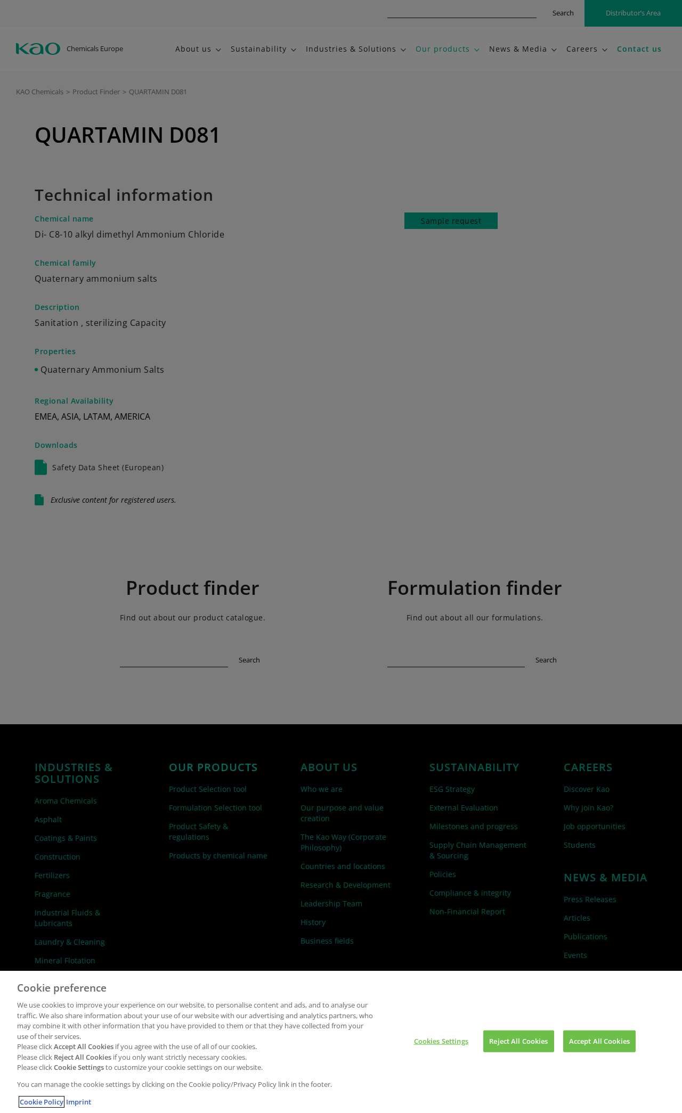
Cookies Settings (441, 1040)
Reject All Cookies (518, 1040)
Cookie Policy (41, 1102)
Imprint (78, 1102)
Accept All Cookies (599, 1040)
